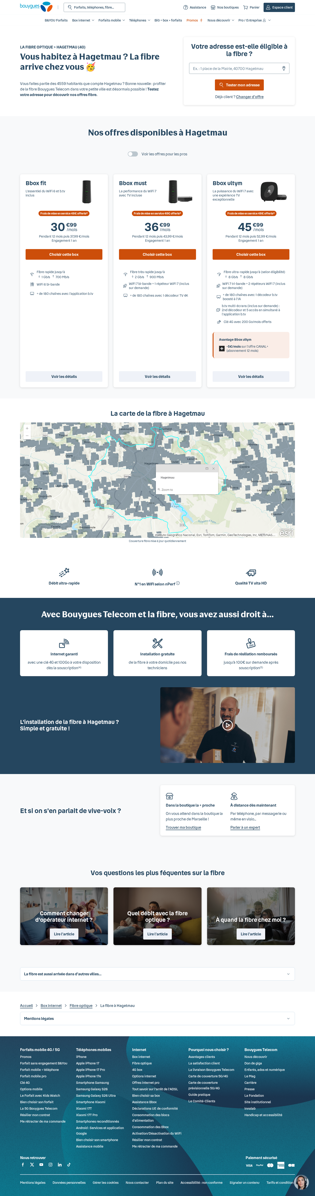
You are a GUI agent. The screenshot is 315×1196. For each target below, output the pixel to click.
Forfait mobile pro (33, 1076)
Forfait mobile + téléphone (39, 1070)
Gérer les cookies (106, 1182)
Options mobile (31, 1089)
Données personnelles (69, 1182)
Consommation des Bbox (150, 1127)
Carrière (250, 1083)
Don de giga (253, 1063)
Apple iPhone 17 (87, 1063)
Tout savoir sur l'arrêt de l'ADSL (155, 1089)
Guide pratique (199, 1095)
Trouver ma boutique (183, 827)
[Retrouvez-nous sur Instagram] (50, 1165)
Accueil (26, 1005)
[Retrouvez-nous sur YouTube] (41, 1165)
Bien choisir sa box (146, 1095)
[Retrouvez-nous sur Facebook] (23, 1165)
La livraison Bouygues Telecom (211, 1070)
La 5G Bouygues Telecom (38, 1108)
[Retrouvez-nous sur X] (32, 1165)
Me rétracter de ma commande (42, 1121)
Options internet (144, 1076)
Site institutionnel (257, 1102)
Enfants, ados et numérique (264, 1070)
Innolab (250, 1108)
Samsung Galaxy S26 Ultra (96, 1095)
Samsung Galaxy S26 (92, 1089)
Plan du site (164, 1182)
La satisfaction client (204, 1063)
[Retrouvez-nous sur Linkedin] (59, 1165)
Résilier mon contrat (35, 1115)
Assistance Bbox (144, 1102)
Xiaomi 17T (84, 1108)
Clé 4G (25, 1083)
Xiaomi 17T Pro (87, 1115)
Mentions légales (32, 1182)
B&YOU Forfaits (56, 20)
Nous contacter (137, 1182)
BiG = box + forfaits (168, 20)
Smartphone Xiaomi (90, 1102)
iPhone (81, 1057)
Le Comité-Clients (201, 1101)
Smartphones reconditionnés (97, 1121)
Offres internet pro (145, 1083)
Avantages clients (201, 1057)
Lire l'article (64, 934)
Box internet (51, 1005)
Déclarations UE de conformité (155, 1108)
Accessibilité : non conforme (202, 1182)
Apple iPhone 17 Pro (90, 1070)
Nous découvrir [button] (219, 20)
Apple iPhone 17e (88, 1076)
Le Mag (249, 1076)
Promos (192, 20)
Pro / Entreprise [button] (250, 20)
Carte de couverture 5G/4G (208, 1076)
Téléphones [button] (137, 20)
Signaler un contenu (244, 1182)
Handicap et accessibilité (263, 1115)
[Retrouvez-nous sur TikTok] (69, 1165)
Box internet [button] (81, 20)
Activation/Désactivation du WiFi (156, 1133)
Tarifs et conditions (281, 1182)
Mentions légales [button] (39, 1018)
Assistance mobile (89, 1146)
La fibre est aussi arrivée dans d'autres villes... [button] (62, 974)
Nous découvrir (255, 1057)
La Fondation (254, 1095)
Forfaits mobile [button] (109, 20)
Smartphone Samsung (92, 1083)
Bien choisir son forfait (36, 1102)
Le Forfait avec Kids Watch (40, 1095)
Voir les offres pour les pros (164, 154)
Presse (249, 1089)
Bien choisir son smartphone (97, 1140)
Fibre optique (81, 1005)
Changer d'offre (250, 96)
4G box (137, 1070)
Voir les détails (64, 376)
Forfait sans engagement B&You (43, 1063)
